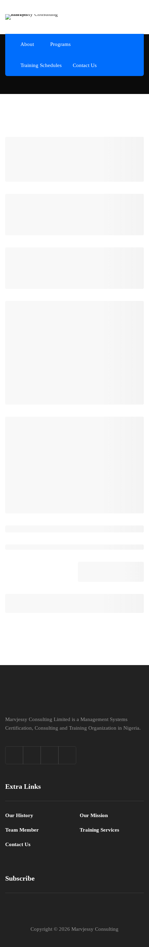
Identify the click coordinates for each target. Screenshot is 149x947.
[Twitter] (14, 755)
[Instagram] (49, 755)
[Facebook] (32, 755)
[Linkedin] (67, 755)
